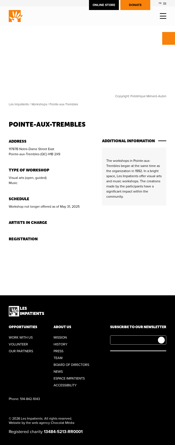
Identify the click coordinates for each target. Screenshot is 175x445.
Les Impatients (19, 104)
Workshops (39, 104)
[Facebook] (112, 359)
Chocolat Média (62, 423)
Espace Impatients (69, 378)
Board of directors (71, 365)
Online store (104, 5)
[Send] (161, 340)
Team (58, 358)
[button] (163, 16)
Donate (135, 5)
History (60, 344)
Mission (60, 337)
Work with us (21, 337)
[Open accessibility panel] (168, 38)
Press (58, 351)
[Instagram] (132, 359)
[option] (160, 3)
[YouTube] (122, 359)
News (58, 372)
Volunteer (18, 344)
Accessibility (65, 385)
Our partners (21, 351)
